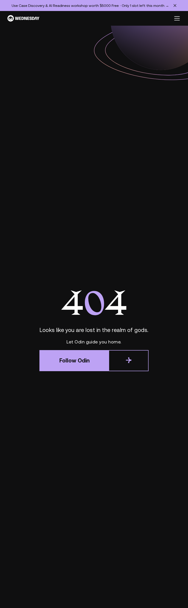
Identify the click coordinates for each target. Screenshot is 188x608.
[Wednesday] (23, 18)
